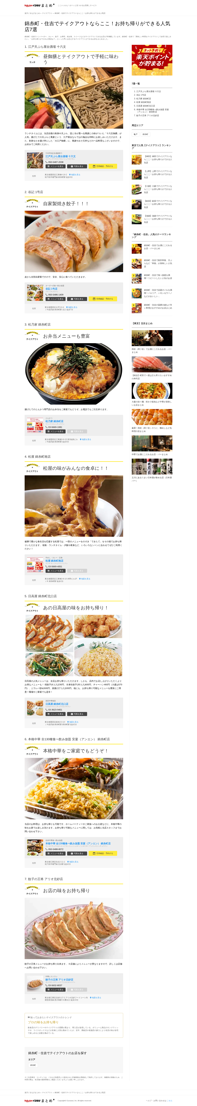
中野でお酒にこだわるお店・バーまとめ (150, 454)
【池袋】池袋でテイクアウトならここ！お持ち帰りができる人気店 (158, 219)
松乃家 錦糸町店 (143, 98)
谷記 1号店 (141, 95)
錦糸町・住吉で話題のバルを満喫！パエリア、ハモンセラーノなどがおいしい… (158, 293)
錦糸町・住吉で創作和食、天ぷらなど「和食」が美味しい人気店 (158, 263)
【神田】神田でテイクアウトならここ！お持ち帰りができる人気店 (158, 159)
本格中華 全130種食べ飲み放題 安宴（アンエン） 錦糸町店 (152, 110)
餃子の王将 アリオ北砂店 (147, 115)
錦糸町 (33, 1065)
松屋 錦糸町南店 (143, 102)
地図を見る (75, 175)
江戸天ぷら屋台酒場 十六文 (148, 91)
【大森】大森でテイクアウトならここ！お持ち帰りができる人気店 (158, 189)
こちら (169, 1101)
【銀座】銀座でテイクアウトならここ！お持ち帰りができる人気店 (158, 204)
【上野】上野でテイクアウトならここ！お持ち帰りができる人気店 (158, 174)
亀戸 (135, 134)
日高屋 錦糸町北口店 (145, 106)
